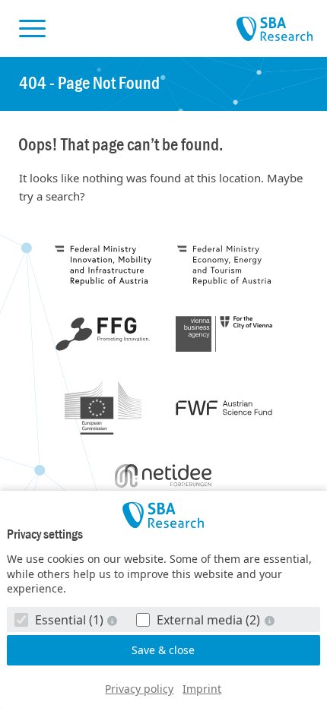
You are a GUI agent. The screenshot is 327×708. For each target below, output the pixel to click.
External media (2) (208, 620)
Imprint (202, 688)
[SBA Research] (164, 515)
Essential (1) (69, 620)
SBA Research (275, 30)
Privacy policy (139, 688)
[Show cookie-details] (114, 620)
